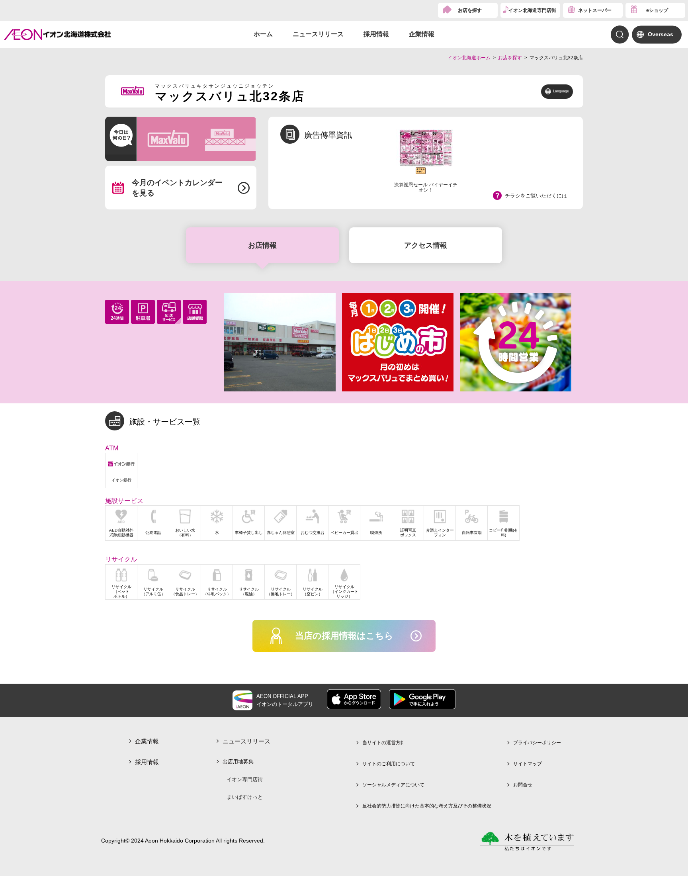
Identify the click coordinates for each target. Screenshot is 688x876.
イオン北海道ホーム (469, 58)
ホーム (263, 34)
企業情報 (421, 34)
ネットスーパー (595, 10)
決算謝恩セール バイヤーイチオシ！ (425, 187)
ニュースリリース (318, 34)
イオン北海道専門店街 (532, 10)
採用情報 (376, 34)
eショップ (657, 10)
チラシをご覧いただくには (536, 196)
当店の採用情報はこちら (344, 636)
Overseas (660, 34)
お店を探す (470, 10)
